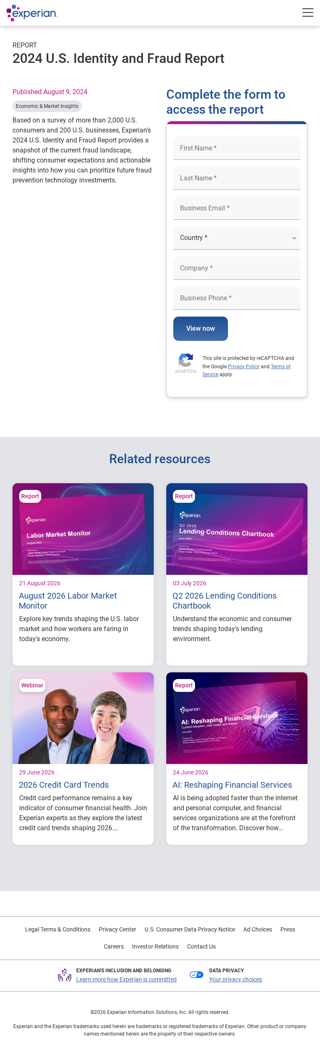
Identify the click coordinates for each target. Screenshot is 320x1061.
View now (200, 328)
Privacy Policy (244, 366)
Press (287, 929)
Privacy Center (117, 929)
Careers (114, 946)
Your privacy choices (235, 979)
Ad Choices (257, 929)
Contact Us (201, 946)
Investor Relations (155, 946)
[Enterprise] (40, 12)
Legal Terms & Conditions (57, 929)
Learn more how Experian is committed (126, 979)
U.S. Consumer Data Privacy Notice (190, 929)
